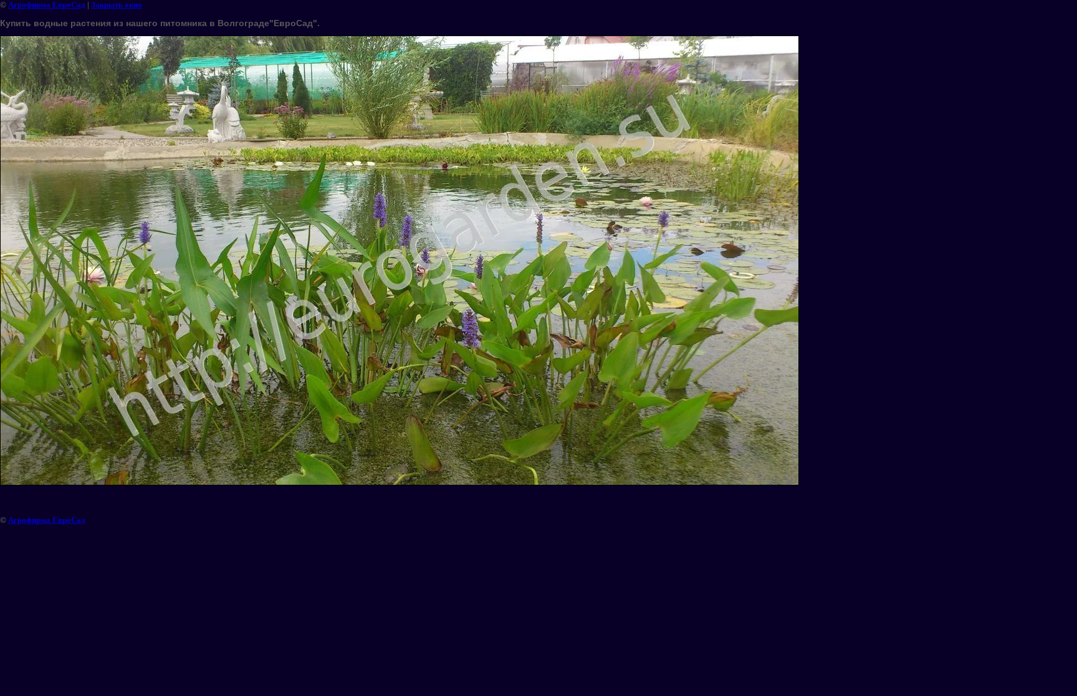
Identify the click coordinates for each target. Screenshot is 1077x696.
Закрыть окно (116, 4)
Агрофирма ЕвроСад (46, 4)
